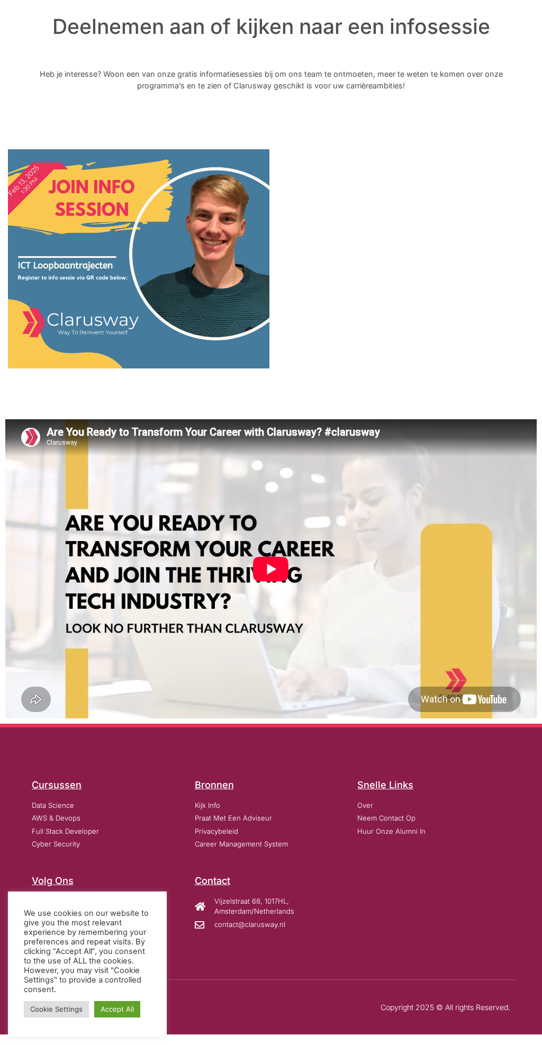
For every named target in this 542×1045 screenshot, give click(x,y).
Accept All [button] (117, 1009)
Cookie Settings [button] (56, 1009)
